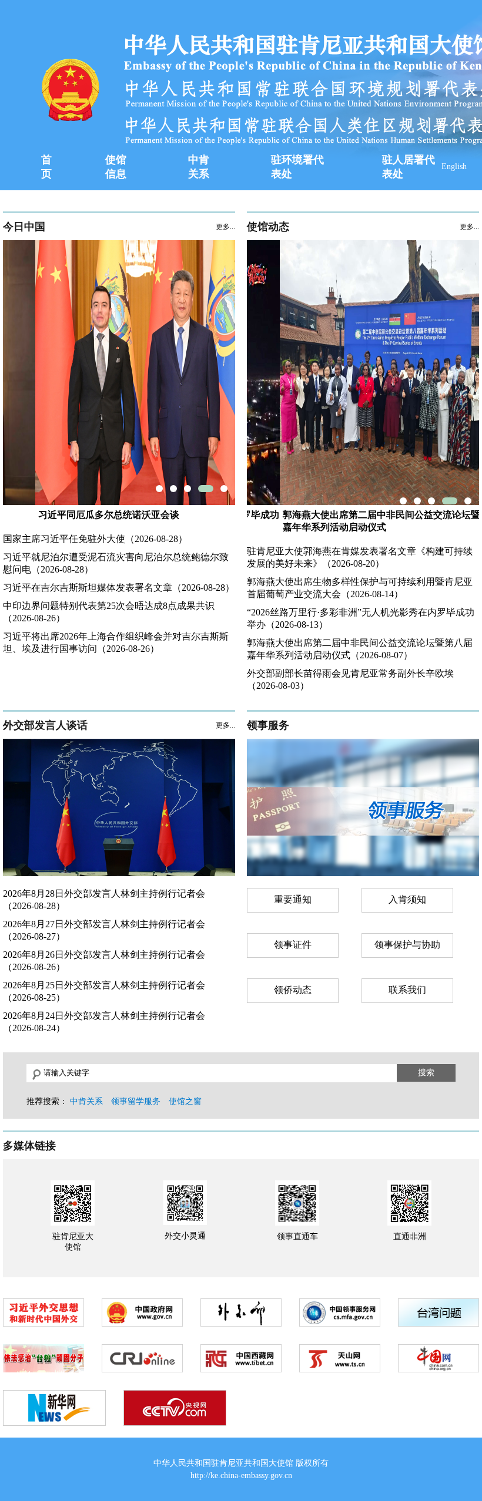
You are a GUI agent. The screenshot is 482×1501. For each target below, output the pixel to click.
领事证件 (293, 945)
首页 (46, 167)
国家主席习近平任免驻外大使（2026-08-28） (95, 539)
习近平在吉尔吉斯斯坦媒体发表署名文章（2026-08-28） (119, 588)
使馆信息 (115, 167)
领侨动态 (293, 990)
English (454, 166)
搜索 (426, 1072)
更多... (225, 227)
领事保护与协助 (407, 945)
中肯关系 (198, 167)
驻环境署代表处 (297, 167)
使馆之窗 (185, 1101)
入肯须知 (407, 899)
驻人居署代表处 (408, 167)
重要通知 (293, 899)
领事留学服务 (135, 1101)
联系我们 (407, 990)
